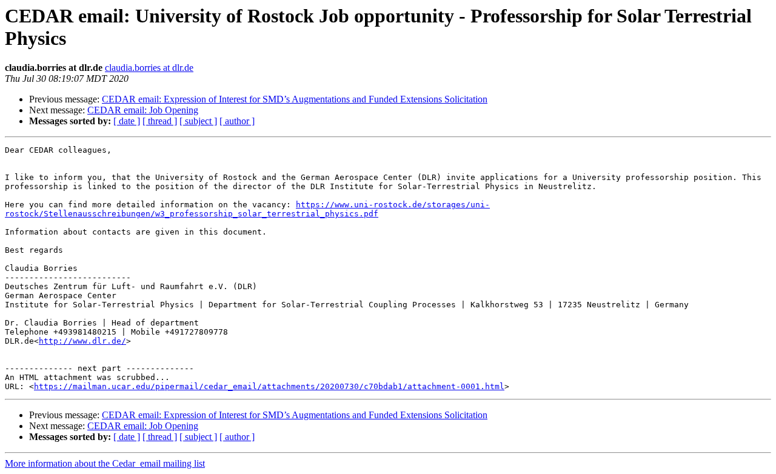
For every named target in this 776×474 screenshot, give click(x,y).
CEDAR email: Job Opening (142, 110)
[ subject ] (198, 121)
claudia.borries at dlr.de (149, 67)
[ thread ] (159, 121)
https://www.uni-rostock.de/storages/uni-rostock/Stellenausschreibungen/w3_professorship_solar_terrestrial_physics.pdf (247, 209)
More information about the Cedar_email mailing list (105, 463)
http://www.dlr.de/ (82, 340)
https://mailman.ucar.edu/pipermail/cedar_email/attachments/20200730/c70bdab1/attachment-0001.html (269, 386)
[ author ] (237, 121)
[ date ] (126, 121)
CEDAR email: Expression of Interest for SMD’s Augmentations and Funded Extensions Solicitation (294, 99)
